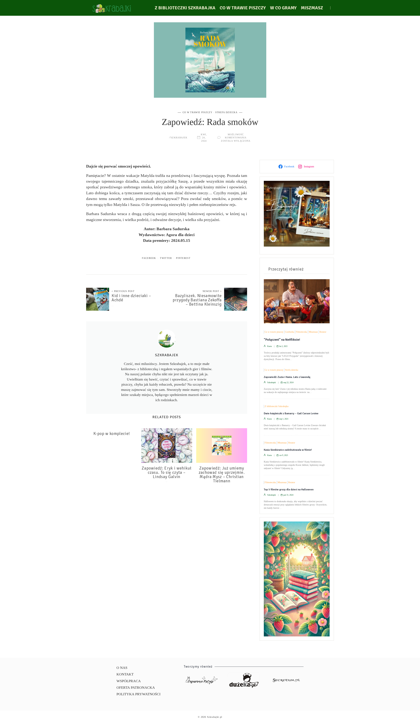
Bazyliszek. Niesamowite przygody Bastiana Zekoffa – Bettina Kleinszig (197, 300)
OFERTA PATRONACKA (135, 687)
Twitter (166, 258)
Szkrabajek (179, 137)
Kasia (269, 346)
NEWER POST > (212, 291)
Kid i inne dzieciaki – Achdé (131, 297)
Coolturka (289, 332)
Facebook (149, 258)
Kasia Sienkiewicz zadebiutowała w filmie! (288, 449)
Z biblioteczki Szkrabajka (185, 8)
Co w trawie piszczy (243, 8)
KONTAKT (125, 674)
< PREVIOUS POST (123, 291)
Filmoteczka (301, 332)
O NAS (121, 668)
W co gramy (283, 8)
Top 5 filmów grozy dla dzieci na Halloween (289, 489)
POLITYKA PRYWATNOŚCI (138, 694)
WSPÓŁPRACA (128, 681)
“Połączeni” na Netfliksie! (282, 340)
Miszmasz (312, 8)
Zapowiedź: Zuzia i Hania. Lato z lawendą (287, 377)
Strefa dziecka (226, 112)
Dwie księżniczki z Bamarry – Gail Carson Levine (291, 413)
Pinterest (183, 258)
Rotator (322, 332)
